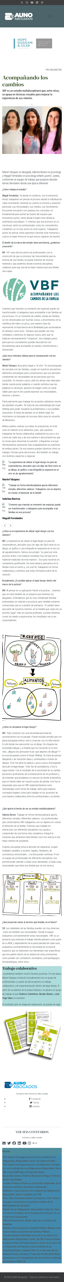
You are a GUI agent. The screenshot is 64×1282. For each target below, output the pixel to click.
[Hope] (32, 43)
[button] (5, 525)
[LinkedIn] (37, 2)
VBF (8, 252)
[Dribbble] (42, 2)
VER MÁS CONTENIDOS (32, 1132)
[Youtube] (32, 2)
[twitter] (21, 2)
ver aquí (56, 1004)
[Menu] (50, 16)
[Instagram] (26, 2)
